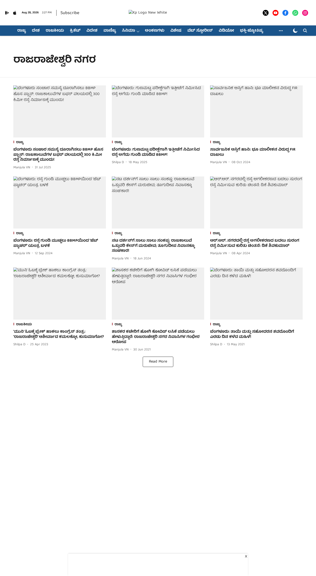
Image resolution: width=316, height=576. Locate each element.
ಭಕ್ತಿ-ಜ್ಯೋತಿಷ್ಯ (251, 30)
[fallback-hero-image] (59, 111)
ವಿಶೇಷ (175, 30)
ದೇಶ (36, 30)
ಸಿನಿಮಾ (128, 30)
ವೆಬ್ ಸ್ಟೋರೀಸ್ (200, 30)
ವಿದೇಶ (92, 30)
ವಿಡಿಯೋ (226, 30)
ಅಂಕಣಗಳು (154, 30)
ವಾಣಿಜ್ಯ (109, 30)
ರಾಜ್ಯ (21, 30)
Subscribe (69, 13)
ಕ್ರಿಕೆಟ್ (75, 30)
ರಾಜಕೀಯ (55, 30)
